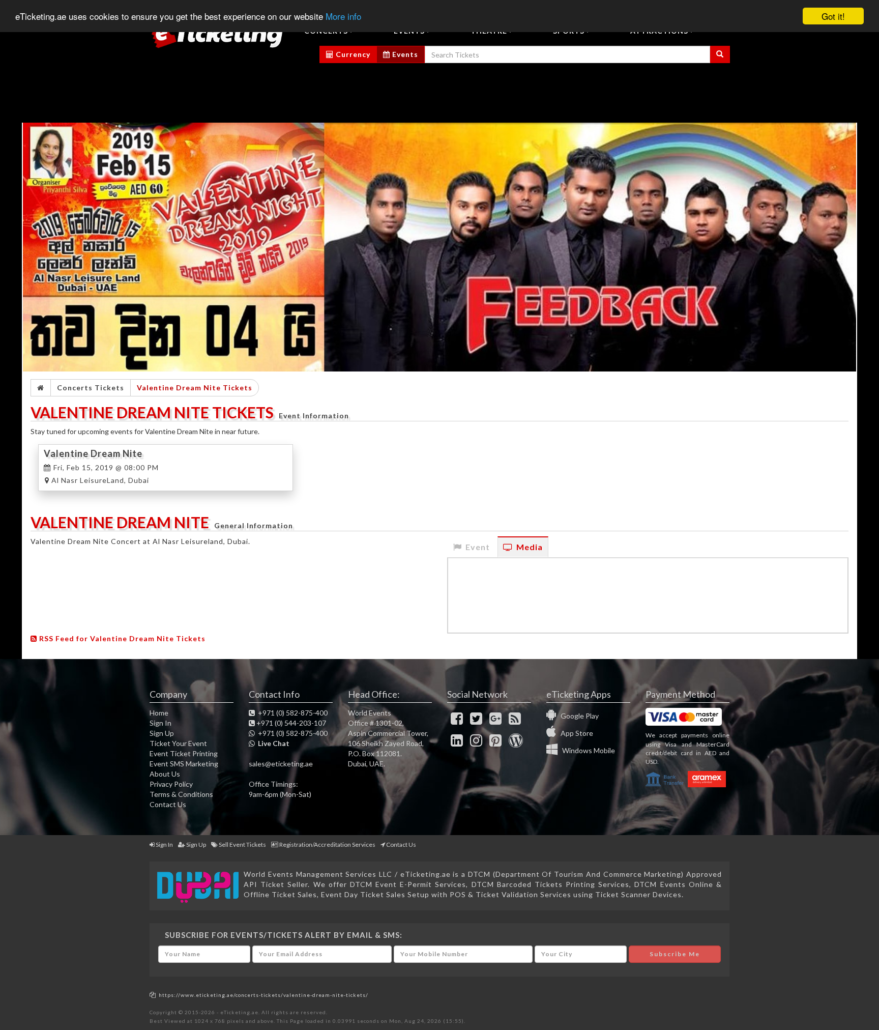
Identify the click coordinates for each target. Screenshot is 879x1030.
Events (404, 54)
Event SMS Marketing (184, 763)
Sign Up (162, 733)
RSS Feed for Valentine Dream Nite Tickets (121, 638)
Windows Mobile (586, 750)
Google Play (577, 715)
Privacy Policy (171, 784)
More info (343, 16)
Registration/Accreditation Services (327, 844)
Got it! (833, 16)
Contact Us (168, 804)
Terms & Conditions (181, 794)
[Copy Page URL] (153, 994)
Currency (352, 54)
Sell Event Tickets (242, 844)
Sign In (160, 723)
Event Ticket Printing (184, 753)
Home (159, 712)
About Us (165, 773)
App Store (574, 733)
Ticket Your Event (178, 743)
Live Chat (272, 743)
